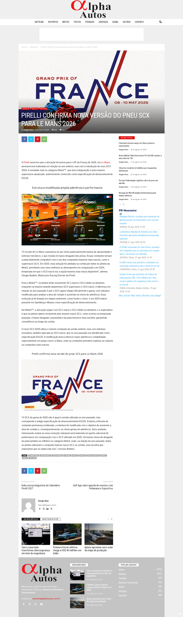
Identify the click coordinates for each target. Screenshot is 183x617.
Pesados (89, 22)
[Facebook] (24, 139)
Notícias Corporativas (128, 582)
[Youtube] (41, 604)
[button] (160, 22)
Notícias (39, 22)
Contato (139, 22)
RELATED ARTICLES (31, 519)
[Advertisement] (91, 34)
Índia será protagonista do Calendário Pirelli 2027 (41, 487)
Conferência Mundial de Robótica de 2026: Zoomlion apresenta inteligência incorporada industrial (139, 235)
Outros (127, 22)
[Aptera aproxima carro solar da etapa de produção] (98, 534)
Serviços (103, 22)
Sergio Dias (28, 130)
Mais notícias (124, 295)
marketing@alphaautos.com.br (46, 598)
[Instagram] (44, 509)
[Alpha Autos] (91, 9)
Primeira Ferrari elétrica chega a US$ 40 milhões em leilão (67, 550)
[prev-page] (108, 519)
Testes (77, 22)
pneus (25, 458)
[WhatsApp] (44, 139)
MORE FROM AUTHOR (50, 519)
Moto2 (75, 455)
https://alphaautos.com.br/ (47, 505)
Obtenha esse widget (151, 295)
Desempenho (45, 455)
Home (24, 47)
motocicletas (93, 455)
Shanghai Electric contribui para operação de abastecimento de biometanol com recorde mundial (139, 220)
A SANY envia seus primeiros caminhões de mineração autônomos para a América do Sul (139, 264)
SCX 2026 (33, 458)
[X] (31, 139)
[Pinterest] (37, 139)
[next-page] (111, 519)
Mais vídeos (136, 295)
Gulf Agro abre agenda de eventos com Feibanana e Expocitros (93, 487)
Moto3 (82, 455)
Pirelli (26, 162)
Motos (65, 22)
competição (33, 455)
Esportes (53, 22)
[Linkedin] (48, 509)
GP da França (57, 455)
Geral (115, 22)
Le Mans (105, 162)
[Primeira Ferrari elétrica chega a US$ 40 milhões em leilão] (67, 534)
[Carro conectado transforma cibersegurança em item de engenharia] (36, 534)
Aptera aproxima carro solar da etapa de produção (98, 549)
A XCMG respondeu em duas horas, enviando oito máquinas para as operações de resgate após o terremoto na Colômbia (139, 250)
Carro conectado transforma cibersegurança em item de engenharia (36, 550)
